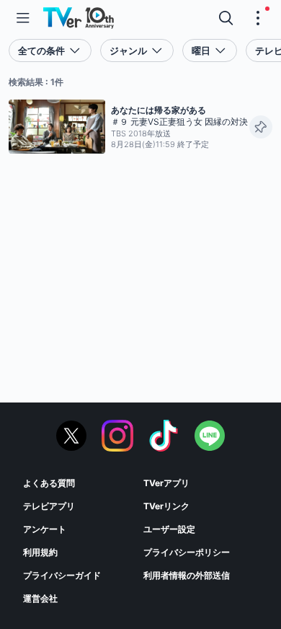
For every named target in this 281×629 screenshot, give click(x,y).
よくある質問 (49, 483)
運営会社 (40, 598)
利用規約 (40, 552)
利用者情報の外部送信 (186, 575)
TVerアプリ (166, 483)
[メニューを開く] (23, 18)
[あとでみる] (260, 126)
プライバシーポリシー (186, 552)
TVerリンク (166, 506)
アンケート (44, 529)
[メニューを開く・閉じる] (257, 18)
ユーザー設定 (169, 529)
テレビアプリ (49, 506)
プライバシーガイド (62, 575)
